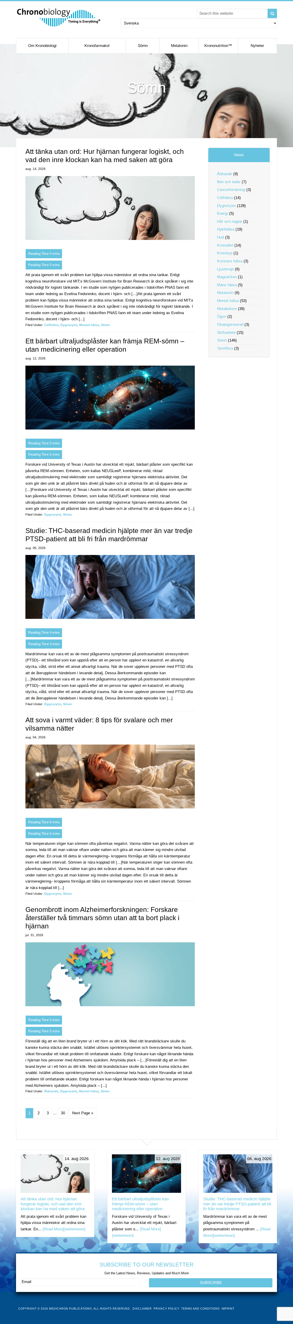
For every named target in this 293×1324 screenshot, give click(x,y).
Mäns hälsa (227, 285)
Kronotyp (224, 253)
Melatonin (225, 293)
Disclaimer (142, 1308)
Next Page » (82, 1113)
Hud (220, 237)
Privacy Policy (166, 1308)
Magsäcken (227, 277)
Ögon (221, 316)
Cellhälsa (51, 325)
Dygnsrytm (68, 325)
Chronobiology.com (59, 17)
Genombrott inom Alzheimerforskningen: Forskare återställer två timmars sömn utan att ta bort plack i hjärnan (102, 918)
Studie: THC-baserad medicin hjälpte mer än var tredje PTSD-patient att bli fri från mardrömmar (237, 1204)
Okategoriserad (230, 324)
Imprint (228, 1308)
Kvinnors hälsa (229, 261)
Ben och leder (229, 182)
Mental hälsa (89, 325)
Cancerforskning (231, 190)
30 (63, 1113)
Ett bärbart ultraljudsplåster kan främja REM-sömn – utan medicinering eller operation (140, 1204)
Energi (222, 213)
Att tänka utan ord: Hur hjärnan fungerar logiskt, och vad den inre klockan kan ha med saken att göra (52, 1204)
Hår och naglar (229, 221)
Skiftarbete (226, 332)
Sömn (105, 325)
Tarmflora (225, 348)
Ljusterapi (225, 269)
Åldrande (51, 1091)
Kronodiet (225, 245)
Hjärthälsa (225, 229)
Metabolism (227, 309)
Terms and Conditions (200, 1308)
